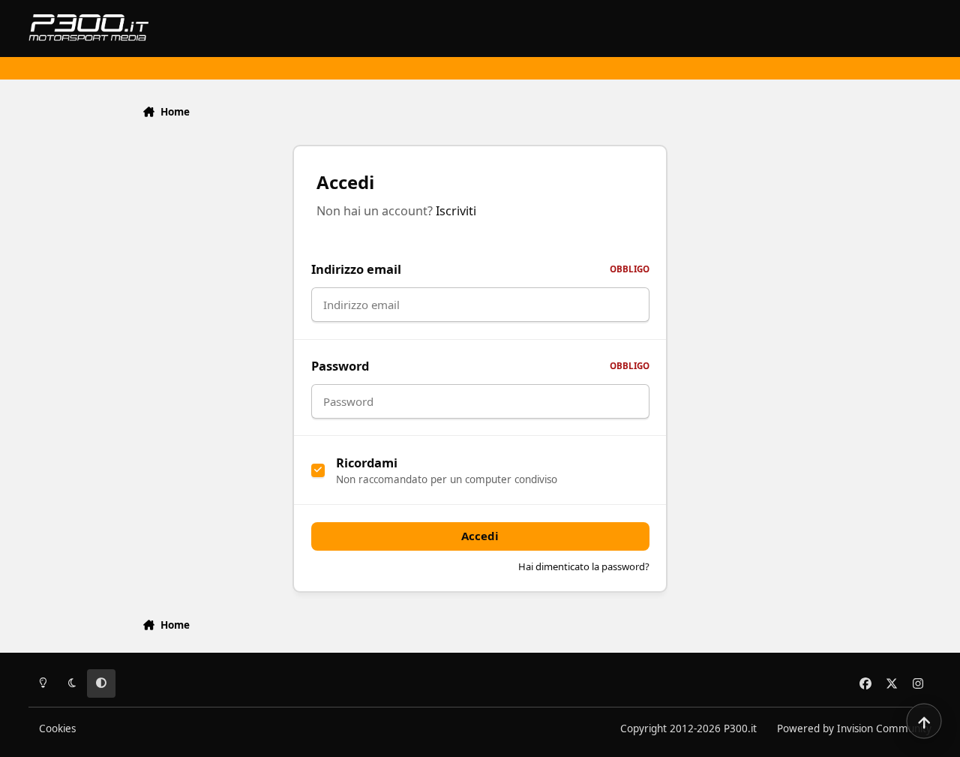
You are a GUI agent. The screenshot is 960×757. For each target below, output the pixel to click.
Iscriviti (456, 211)
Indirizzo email (480, 269)
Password (480, 365)
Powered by (854, 728)
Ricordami (367, 462)
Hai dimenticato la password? (584, 566)
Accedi (480, 535)
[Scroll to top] (924, 721)
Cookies (57, 728)
